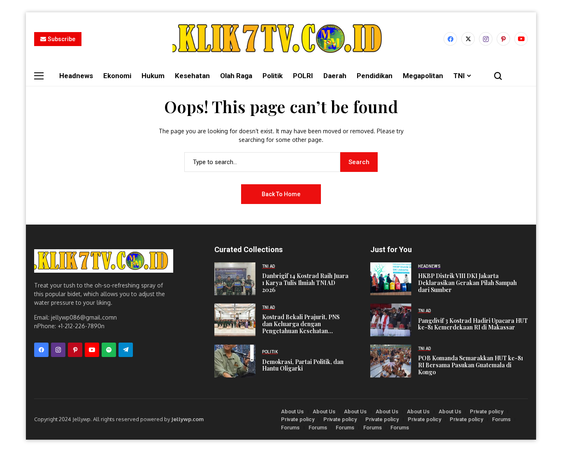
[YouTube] (521, 39)
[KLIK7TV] (103, 261)
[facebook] (450, 39)
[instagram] (485, 39)
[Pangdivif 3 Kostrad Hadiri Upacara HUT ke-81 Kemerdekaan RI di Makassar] (390, 320)
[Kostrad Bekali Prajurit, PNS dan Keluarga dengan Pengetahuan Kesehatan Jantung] (234, 320)
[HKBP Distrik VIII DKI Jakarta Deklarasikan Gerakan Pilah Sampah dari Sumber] (390, 278)
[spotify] (109, 350)
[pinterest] (503, 39)
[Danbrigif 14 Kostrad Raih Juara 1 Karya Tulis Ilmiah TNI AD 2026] (234, 278)
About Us (292, 411)
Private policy (486, 411)
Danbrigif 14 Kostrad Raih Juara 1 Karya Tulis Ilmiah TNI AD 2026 (305, 283)
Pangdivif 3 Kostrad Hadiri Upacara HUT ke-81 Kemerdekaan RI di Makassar (473, 324)
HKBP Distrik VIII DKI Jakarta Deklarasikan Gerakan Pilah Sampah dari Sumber (467, 283)
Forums (501, 419)
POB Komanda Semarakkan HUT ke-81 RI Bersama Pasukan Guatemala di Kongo (470, 365)
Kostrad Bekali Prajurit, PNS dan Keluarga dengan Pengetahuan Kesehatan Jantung (300, 327)
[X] (468, 39)
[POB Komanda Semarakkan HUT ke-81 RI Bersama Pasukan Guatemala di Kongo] (390, 361)
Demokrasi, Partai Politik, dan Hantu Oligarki (303, 365)
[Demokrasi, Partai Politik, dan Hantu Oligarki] (234, 361)
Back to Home (281, 194)
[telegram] (125, 350)
